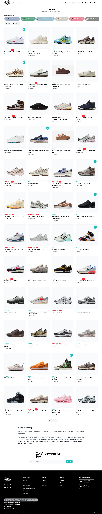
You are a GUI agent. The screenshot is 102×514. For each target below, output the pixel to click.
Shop (96, 3)
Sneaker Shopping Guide (29, 488)
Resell (81, 3)
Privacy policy (95, 512)
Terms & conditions (86, 512)
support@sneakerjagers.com (13, 502)
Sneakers (67, 3)
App (91, 3)
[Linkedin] (10, 487)
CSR (61, 485)
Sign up (69, 461)
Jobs (43, 482)
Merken (25, 480)
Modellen (25, 482)
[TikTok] (8, 487)
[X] (10, 484)
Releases (75, 3)
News (86, 3)
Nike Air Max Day (27, 485)
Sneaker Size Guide (27, 490)
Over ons (44, 480)
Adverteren (44, 485)
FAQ (61, 482)
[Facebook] (8, 484)
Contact (62, 480)
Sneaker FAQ (26, 493)
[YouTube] (5, 487)
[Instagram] (5, 484)
